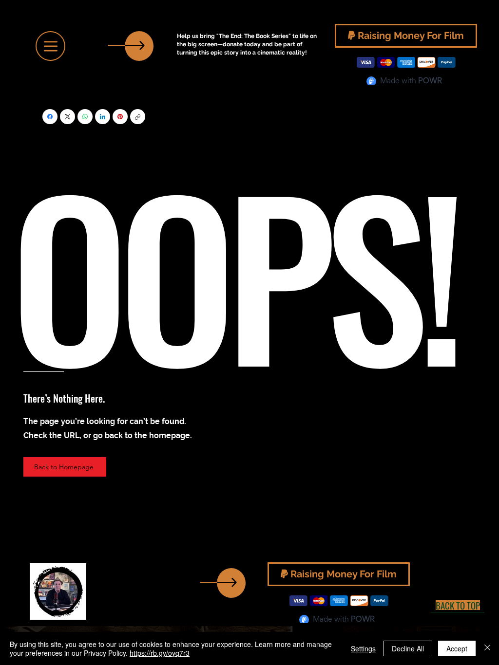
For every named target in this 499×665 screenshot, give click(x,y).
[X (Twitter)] (68, 116)
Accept (456, 648)
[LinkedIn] (102, 116)
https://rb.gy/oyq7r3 (160, 653)
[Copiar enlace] (137, 116)
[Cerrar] (487, 648)
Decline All (408, 648)
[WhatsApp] (85, 116)
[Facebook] (50, 116)
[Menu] (50, 46)
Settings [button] (363, 648)
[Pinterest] (120, 116)
